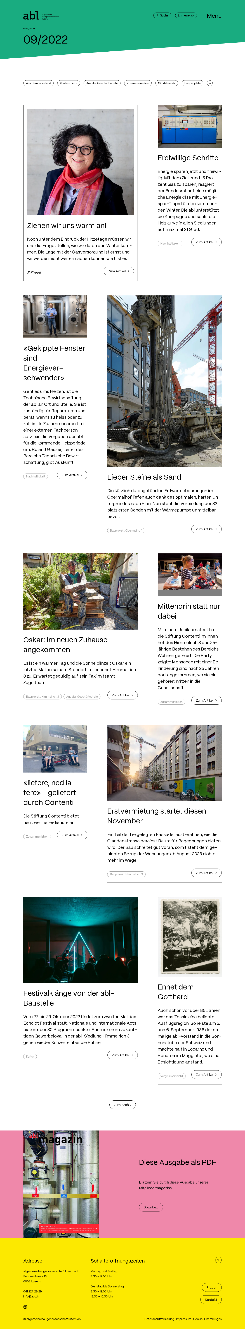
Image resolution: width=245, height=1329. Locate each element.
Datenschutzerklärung (159, 1319)
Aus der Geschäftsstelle (102, 83)
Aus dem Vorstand (38, 83)
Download (151, 1207)
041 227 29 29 (32, 1291)
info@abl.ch (31, 1296)
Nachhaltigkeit (170, 243)
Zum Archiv (122, 1104)
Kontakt (211, 1299)
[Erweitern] (210, 83)
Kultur (30, 1056)
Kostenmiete (68, 83)
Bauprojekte (192, 83)
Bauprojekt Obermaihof (126, 530)
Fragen (211, 1287)
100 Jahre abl (166, 83)
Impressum (183, 1319)
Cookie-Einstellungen (207, 1319)
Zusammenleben (138, 83)
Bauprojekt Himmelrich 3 (42, 696)
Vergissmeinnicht (171, 1076)
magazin (29, 28)
